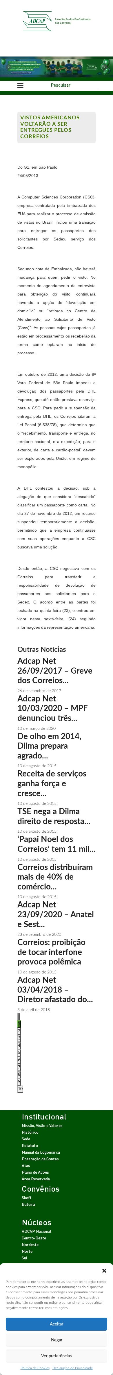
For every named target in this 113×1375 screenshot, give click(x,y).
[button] (104, 1270)
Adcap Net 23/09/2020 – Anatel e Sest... (55, 914)
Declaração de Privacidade (72, 1368)
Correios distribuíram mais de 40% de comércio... (55, 877)
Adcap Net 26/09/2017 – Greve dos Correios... (54, 671)
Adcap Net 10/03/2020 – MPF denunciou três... (52, 708)
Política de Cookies (35, 1368)
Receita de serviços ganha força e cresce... (51, 783)
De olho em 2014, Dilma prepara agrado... (49, 746)
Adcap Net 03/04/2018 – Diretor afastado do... (55, 990)
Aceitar (56, 1324)
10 (20, 1089)
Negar (56, 1340)
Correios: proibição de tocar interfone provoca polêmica (51, 952)
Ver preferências (56, 1356)
